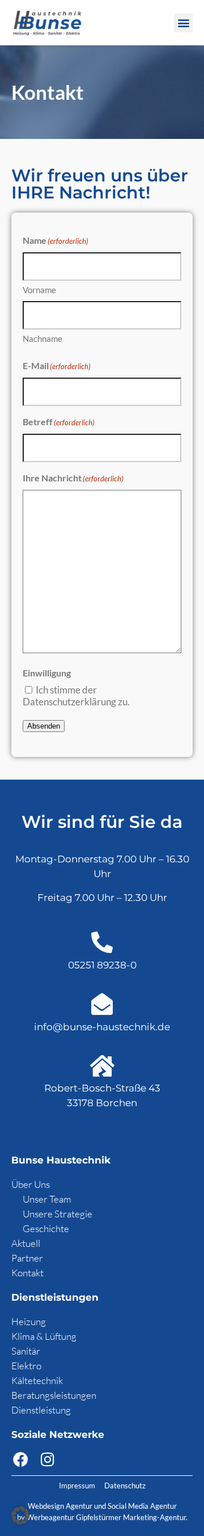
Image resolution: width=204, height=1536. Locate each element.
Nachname (42, 338)
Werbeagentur (50, 1517)
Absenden (43, 726)
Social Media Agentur (142, 1505)
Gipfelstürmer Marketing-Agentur (131, 1517)
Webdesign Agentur (61, 1505)
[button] (183, 23)
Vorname (39, 290)
